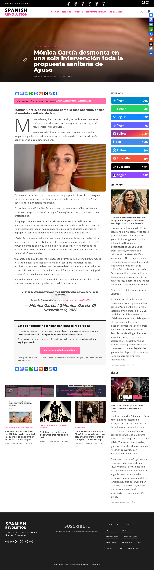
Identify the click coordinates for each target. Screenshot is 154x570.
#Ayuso (129, 525)
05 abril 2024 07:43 (53, 442)
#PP (139, 543)
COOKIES (86, 565)
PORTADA (55, 12)
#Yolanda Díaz (133, 548)
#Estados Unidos (112, 537)
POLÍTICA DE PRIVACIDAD (73, 565)
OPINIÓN (43, 428)
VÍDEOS (78, 12)
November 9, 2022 (60, 310)
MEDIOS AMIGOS (115, 12)
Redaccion (37, 76)
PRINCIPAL (89, 386)
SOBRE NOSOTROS (11, 3)
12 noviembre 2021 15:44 (89, 444)
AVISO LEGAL (58, 565)
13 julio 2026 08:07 (123, 502)
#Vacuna (109, 548)
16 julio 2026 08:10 (123, 365)
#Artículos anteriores (113, 525)
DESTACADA (38, 47)
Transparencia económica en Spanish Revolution (21, 533)
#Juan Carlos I (111, 543)
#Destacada (126, 531)
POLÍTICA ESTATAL (51, 47)
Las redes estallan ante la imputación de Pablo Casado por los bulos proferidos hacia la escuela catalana (77, 394)
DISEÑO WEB (95, 565)
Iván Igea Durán (58, 425)
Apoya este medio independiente (60, 350)
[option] (20, 422)
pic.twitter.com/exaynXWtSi (74, 300)
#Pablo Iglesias (127, 543)
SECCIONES (66, 12)
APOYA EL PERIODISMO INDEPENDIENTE (74, 101)
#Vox (120, 548)
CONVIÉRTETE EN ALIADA (96, 12)
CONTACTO (25, 3)
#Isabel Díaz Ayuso (130, 537)
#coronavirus (111, 531)
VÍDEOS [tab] (114, 372)
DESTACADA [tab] (117, 184)
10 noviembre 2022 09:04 (48, 76)
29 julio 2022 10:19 (17, 444)
